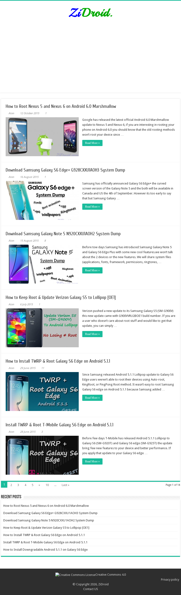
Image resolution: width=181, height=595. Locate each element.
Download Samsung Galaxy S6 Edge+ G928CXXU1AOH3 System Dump (65, 170)
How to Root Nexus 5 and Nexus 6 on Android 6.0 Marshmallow (61, 106)
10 (47, 485)
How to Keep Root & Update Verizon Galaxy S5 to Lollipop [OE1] (61, 297)
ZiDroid (103, 584)
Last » (65, 485)
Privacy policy (170, 579)
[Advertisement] (90, 60)
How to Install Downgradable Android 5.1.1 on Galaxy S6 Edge (45, 549)
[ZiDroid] (90, 11)
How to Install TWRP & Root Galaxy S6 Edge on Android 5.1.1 (58, 361)
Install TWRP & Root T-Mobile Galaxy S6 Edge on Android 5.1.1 (59, 424)
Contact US (90, 589)
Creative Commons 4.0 (110, 574)
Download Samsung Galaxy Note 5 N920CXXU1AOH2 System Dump (63, 233)
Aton (11, 113)
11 (42, 368)
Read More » (92, 143)
